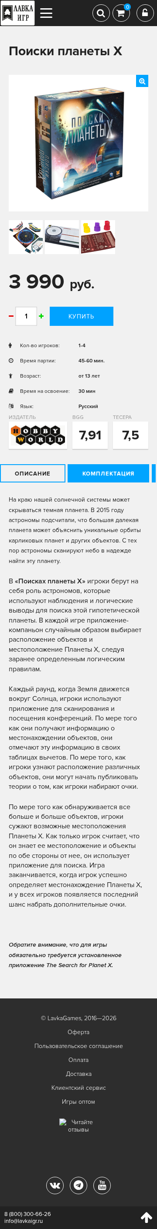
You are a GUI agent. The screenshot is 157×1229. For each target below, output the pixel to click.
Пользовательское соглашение (78, 1046)
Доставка (79, 1074)
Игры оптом (78, 1101)
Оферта (78, 1032)
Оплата (78, 1060)
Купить (81, 316)
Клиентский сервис (78, 1088)
